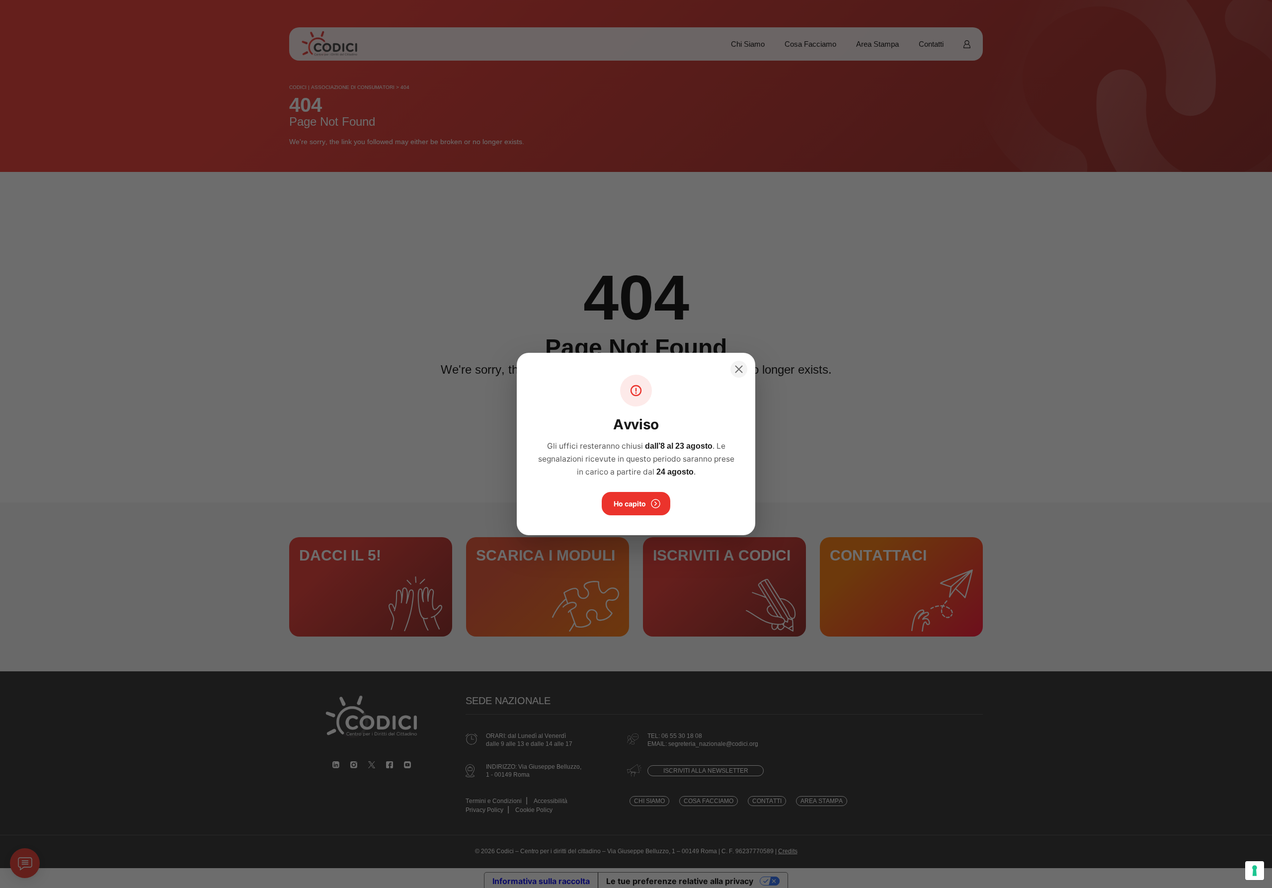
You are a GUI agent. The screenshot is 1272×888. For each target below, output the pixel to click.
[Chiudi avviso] (738, 369)
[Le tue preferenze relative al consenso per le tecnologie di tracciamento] (1254, 870)
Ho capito (630, 503)
